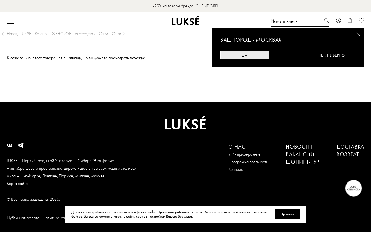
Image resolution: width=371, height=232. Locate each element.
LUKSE (25, 33)
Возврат (348, 154)
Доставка (350, 146)
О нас (237, 146)
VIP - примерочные (244, 154)
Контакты (235, 169)
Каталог (41, 33)
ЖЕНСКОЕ (61, 33)
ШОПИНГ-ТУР (302, 161)
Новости (299, 146)
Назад (12, 33)
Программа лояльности (248, 162)
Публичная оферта (23, 218)
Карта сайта (17, 183)
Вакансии (300, 154)
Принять (287, 214)
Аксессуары (85, 33)
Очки (103, 33)
